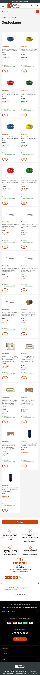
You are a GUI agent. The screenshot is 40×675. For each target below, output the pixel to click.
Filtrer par (20, 522)
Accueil (4, 17)
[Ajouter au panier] (5, 71)
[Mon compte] (31, 6)
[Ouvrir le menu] (3, 5)
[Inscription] (37, 611)
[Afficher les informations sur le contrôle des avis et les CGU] (31, 569)
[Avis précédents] (1, 583)
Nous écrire (20, 639)
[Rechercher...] (37, 11)
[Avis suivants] (38, 583)
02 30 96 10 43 (21, 633)
